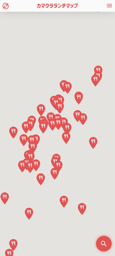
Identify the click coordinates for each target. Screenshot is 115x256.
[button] (66, 138)
